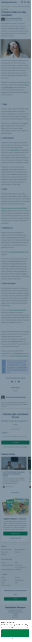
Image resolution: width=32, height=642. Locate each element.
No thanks (15, 635)
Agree (15, 631)
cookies (7, 624)
